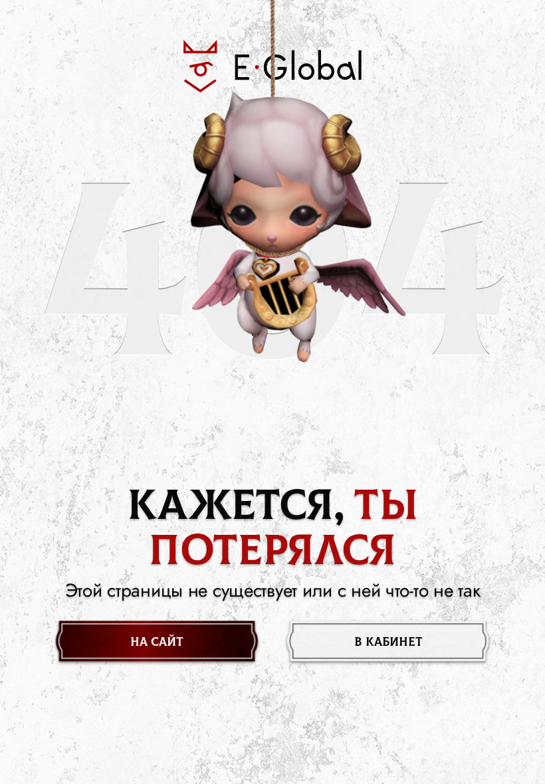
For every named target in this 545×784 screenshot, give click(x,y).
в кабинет (388, 642)
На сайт (156, 642)
